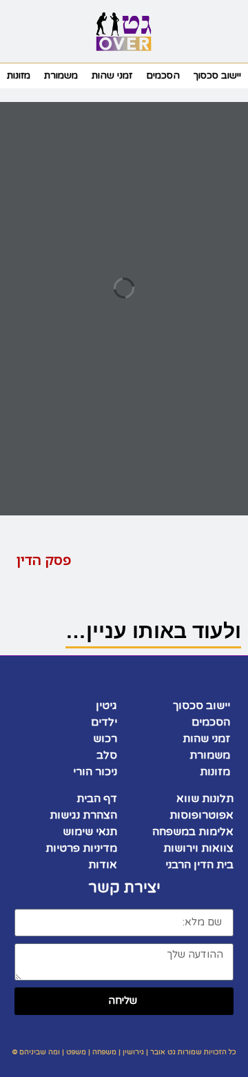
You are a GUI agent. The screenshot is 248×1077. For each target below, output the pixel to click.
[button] (223, 32)
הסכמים (163, 75)
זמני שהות (112, 75)
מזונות (18, 75)
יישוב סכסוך (217, 75)
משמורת (61, 75)
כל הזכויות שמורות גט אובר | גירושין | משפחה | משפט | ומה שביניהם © (124, 1052)
